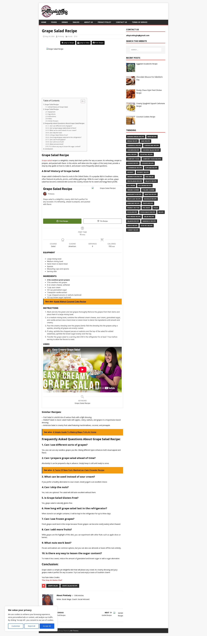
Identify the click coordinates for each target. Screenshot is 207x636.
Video (50, 119)
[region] (31, 618)
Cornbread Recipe (134, 168)
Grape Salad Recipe (52, 104)
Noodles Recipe (150, 199)
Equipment (51, 112)
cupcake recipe (151, 168)
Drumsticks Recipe (134, 177)
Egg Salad (150, 177)
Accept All (47, 626)
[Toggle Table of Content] (82, 101)
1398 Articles (79, 595)
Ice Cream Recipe (144, 186)
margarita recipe (134, 194)
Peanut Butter (133, 208)
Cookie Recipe (132, 163)
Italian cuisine (148, 190)
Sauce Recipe (132, 226)
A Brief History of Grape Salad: (58, 107)
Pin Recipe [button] (104, 221)
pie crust (146, 208)
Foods (54, 22)
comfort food (133, 159)
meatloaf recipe (134, 199)
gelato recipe (151, 181)
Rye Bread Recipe (134, 217)
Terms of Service (139, 22)
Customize (16, 626)
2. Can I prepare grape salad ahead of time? (62, 128)
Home (43, 22)
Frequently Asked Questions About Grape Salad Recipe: (65, 123)
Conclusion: (49, 149)
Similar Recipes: (53, 121)
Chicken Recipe (133, 150)
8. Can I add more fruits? (56, 142)
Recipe (161, 212)
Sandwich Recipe (149, 221)
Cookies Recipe (148, 163)
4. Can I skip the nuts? (55, 132)
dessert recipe (143, 172)
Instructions (52, 116)
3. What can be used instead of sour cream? (62, 130)
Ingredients (52, 114)
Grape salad (47, 160)
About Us (88, 22)
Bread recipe (132, 141)
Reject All (31, 626)
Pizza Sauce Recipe (147, 212)
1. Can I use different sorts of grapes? (60, 126)
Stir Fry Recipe (146, 226)
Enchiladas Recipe (134, 181)
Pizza (156, 208)
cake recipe (145, 141)
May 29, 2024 (49, 36)
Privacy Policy (104, 22)
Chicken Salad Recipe (151, 150)
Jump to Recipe (68, 43)
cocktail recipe (146, 154)
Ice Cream (131, 186)
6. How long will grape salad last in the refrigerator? (64, 137)
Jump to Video (84, 43)
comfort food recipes (152, 159)
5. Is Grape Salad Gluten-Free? (58, 135)
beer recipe (151, 137)
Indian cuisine (133, 190)
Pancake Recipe (133, 203)
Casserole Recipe (134, 145)
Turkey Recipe (132, 230)
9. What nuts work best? (55, 144)
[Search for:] (145, 50)
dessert (130, 172)
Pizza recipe (132, 212)
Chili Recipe (132, 154)
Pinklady (61, 36)
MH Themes (74, 631)
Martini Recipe (150, 194)
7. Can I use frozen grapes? (56, 139)
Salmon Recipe (133, 221)
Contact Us (121, 22)
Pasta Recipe (148, 203)
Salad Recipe (149, 217)
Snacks (76, 22)
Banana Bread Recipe (135, 137)
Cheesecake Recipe (151, 145)
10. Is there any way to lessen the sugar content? (64, 146)
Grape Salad (53, 586)
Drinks (65, 22)
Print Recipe (99, 43)
